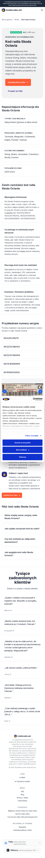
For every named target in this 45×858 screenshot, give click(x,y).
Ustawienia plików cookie (22, 830)
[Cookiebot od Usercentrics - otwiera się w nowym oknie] (32, 399)
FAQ (22, 791)
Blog (22, 794)
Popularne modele (23, 781)
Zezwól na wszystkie (22, 442)
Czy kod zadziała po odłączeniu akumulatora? (19, 540)
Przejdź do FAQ (15, 91)
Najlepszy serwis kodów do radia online (22, 811)
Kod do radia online (23, 814)
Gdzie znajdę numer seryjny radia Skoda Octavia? (20, 516)
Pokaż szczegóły (31, 436)
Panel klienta (22, 801)
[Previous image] (5, 391)
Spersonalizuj (21, 450)
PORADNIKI (22, 807)
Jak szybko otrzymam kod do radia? (22, 528)
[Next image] (40, 391)
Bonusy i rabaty (22, 798)
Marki (23, 777)
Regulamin (22, 827)
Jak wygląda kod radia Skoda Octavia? (18, 554)
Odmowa (22, 457)
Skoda (16, 20)
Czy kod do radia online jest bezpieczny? (22, 817)
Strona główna (7, 20)
